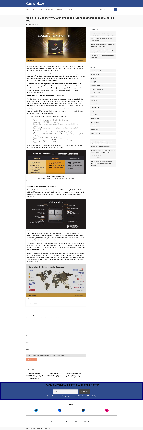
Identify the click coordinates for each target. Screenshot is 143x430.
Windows (93, 129)
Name (27, 335)
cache (32, 196)
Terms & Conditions (80, 396)
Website (27, 349)
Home (27, 9)
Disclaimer (78, 422)
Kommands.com (36, 3)
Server (92, 125)
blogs (92, 78)
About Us (60, 422)
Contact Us (69, 422)
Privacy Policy (92, 396)
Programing (50, 9)
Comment (28, 320)
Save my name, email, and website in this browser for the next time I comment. (46, 355)
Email (27, 342)
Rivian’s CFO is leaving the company (100, 146)
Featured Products (96, 89)
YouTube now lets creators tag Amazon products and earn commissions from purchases (101, 163)
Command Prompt (95, 85)
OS (33, 9)
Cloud (41, 9)
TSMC (40, 120)
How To (59, 9)
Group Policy (94, 93)
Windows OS (94, 133)
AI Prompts (68, 9)
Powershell (93, 118)
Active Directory (95, 71)
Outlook (93, 115)
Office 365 (93, 107)
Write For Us (88, 422)
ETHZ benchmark (66, 132)
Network (93, 104)
